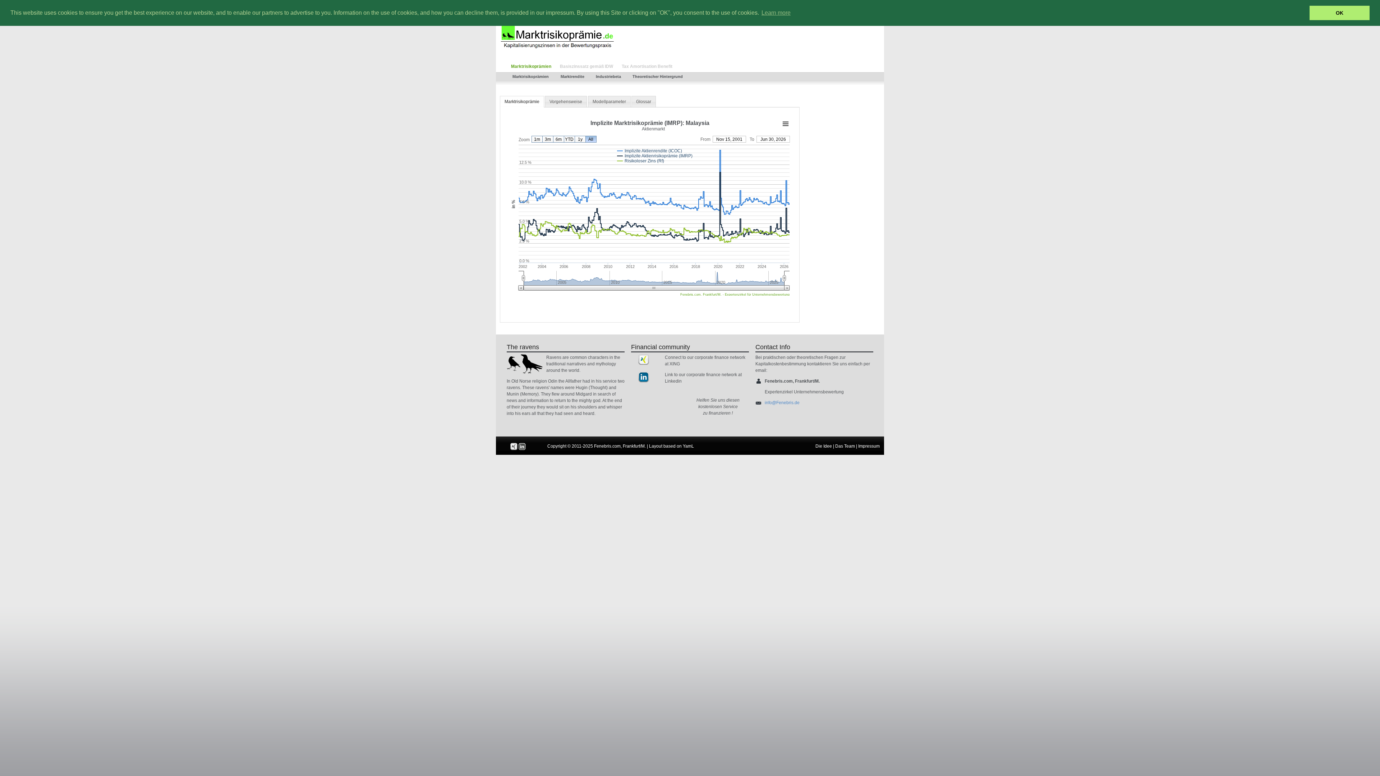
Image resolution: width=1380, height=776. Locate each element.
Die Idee (823, 446)
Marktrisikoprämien (531, 66)
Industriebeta (608, 76)
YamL (688, 446)
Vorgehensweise (565, 101)
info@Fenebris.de (782, 402)
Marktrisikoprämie (522, 101)
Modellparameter (609, 101)
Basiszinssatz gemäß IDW (586, 66)
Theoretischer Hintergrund (657, 76)
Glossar (643, 101)
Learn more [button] (776, 13)
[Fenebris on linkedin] (643, 377)
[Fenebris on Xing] (643, 359)
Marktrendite (572, 76)
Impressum (869, 446)
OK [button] (1339, 13)
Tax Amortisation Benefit (647, 66)
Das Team (845, 446)
